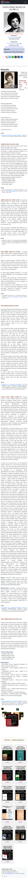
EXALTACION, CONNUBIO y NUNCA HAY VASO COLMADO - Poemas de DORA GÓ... (8, 827)
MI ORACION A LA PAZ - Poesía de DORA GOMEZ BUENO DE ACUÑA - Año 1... (20, 767)
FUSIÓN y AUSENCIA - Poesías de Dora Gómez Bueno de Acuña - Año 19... (7, 787)
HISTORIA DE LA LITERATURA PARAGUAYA (11, 384)
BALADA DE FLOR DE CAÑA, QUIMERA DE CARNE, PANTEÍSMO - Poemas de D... (20, 787)
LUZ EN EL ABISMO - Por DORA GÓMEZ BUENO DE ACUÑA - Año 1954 (20, 807)
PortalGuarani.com (11, 873)
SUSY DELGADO (15, 296)
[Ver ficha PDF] (6, 57)
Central (12, 37)
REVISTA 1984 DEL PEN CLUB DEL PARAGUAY (11, 135)
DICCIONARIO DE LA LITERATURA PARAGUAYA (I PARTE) (14, 607)
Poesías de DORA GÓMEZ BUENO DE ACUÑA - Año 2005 (7, 847)
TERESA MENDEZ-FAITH (13, 191)
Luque (9, 37)
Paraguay (17, 37)
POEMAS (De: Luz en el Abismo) (7, 807)
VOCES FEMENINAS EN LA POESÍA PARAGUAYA (12, 701)
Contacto (22, 873)
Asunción (9, 43)
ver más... (7, 762)
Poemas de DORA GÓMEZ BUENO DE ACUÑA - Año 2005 (20, 827)
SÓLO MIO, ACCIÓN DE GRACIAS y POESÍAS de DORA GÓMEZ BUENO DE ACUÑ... (7, 767)
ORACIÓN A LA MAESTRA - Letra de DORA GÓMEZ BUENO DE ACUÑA (7, 748)
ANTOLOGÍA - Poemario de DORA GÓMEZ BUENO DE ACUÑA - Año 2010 (20, 748)
